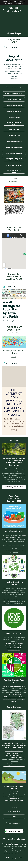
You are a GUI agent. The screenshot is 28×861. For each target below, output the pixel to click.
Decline (7, 857)
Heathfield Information (14, 135)
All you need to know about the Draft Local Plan (14, 159)
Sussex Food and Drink (14, 99)
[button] (3, 9)
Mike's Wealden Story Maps (14, 105)
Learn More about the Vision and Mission (14, 487)
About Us (13, 357)
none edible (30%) (16, 537)
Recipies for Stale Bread (14, 650)
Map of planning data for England (14, 171)
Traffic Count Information (14, 764)
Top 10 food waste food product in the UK (14, 686)
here (16, 548)
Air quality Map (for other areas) (14, 123)
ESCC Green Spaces (14, 798)
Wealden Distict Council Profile (14, 753)
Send (14, 816)
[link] (14, 11)
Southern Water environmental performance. (14, 757)
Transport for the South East (14, 147)
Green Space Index (14, 791)
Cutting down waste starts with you (14, 646)
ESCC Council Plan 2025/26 (14, 153)
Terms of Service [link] (15, 823)
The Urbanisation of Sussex (14, 141)
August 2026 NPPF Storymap (14, 93)
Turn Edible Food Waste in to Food (14, 643)
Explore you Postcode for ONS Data (14, 751)
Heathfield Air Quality (14, 117)
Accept (20, 857)
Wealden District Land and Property (14, 800)
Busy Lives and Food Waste (14, 648)
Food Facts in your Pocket (14, 694)
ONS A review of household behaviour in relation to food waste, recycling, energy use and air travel (14, 699)
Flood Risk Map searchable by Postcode (14, 766)
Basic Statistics (14, 129)
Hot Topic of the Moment (14, 111)
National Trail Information (14, 165)
